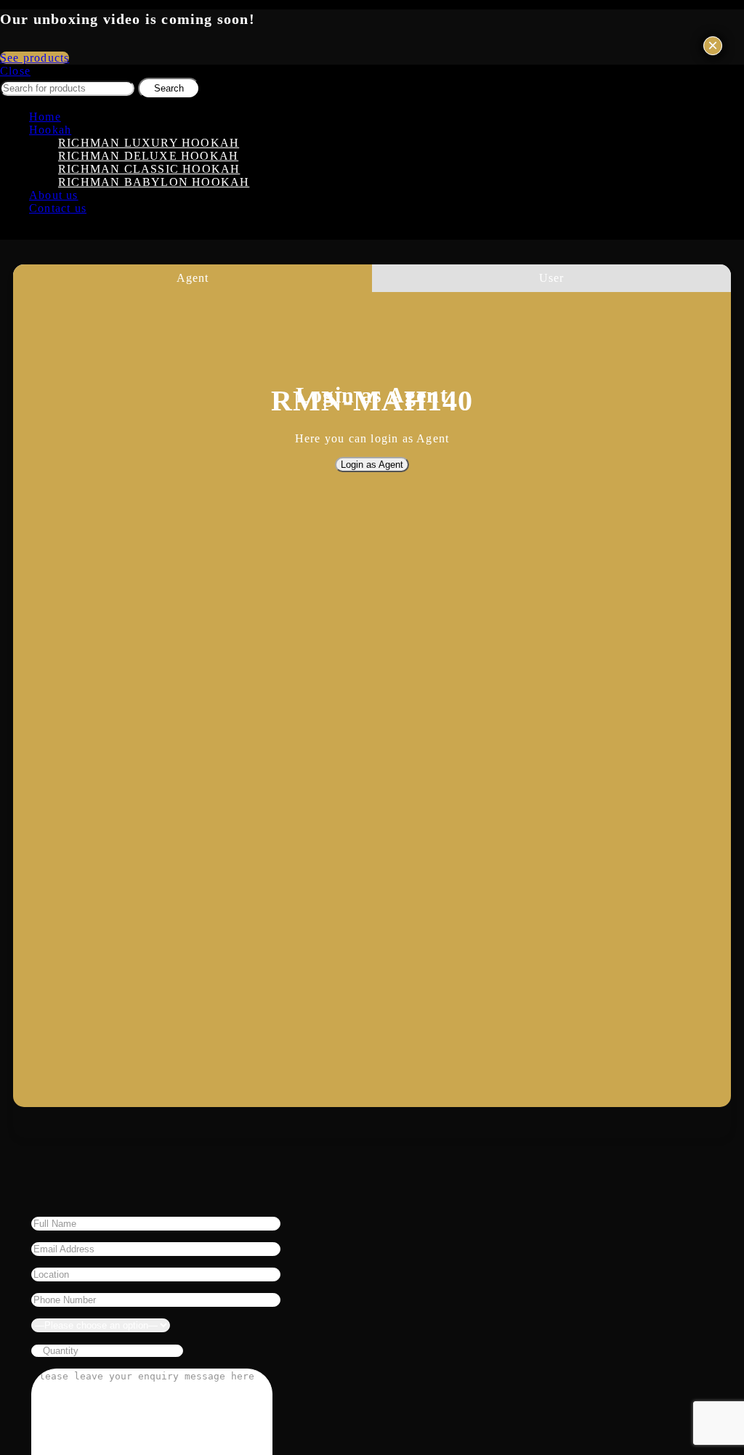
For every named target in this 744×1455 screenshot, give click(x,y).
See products (34, 58)
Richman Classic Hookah (149, 169)
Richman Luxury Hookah (148, 143)
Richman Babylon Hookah (153, 182)
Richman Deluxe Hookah (148, 156)
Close (15, 71)
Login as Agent (372, 464)
